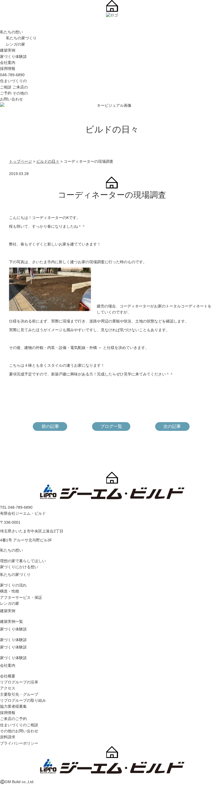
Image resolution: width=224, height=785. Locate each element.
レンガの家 (15, 44)
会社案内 (7, 62)
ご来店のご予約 (13, 718)
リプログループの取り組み (23, 700)
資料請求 (7, 737)
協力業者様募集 (13, 706)
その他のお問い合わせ (19, 731)
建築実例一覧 (11, 621)
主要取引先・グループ (19, 694)
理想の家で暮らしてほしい (23, 561)
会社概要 (7, 676)
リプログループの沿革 (19, 682)
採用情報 (7, 68)
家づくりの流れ (13, 585)
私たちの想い (11, 32)
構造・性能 (9, 591)
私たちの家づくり (21, 38)
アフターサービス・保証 (21, 597)
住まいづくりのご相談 (19, 725)
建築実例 (7, 50)
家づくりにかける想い (19, 567)
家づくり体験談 (13, 56)
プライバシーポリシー (19, 743)
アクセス (7, 688)
